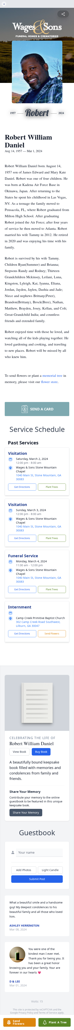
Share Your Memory (26, 812)
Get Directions (22, 487)
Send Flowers (52, 633)
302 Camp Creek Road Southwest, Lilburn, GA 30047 (38, 624)
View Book (19, 752)
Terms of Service (48, 1012)
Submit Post (37, 879)
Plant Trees (52, 487)
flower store (49, 381)
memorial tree (52, 375)
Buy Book (41, 752)
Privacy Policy (26, 1012)
